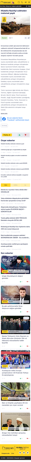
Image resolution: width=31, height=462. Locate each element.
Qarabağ (4, 125)
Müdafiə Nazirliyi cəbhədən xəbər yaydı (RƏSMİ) (14, 163)
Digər (7, 232)
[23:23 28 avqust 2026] (15, 421)
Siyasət (4, 38)
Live (12, 453)
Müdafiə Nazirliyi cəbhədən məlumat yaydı (12, 143)
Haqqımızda (5, 453)
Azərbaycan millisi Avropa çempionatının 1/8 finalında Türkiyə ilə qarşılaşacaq (15, 373)
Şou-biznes (9, 203)
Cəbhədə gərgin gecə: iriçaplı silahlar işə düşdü (13, 149)
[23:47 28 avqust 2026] (15, 359)
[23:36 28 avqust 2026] (15, 391)
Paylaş (6, 135)
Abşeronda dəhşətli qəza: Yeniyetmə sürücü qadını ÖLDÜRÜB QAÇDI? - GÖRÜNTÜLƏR (14, 209)
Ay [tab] (25, 185)
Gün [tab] (5, 185)
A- (26, 38)
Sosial (8, 195)
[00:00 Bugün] (15, 295)
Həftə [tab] (15, 185)
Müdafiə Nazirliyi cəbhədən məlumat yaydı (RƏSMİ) (15, 169)
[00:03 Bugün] (15, 265)
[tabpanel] (15, 219)
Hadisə (9, 152)
